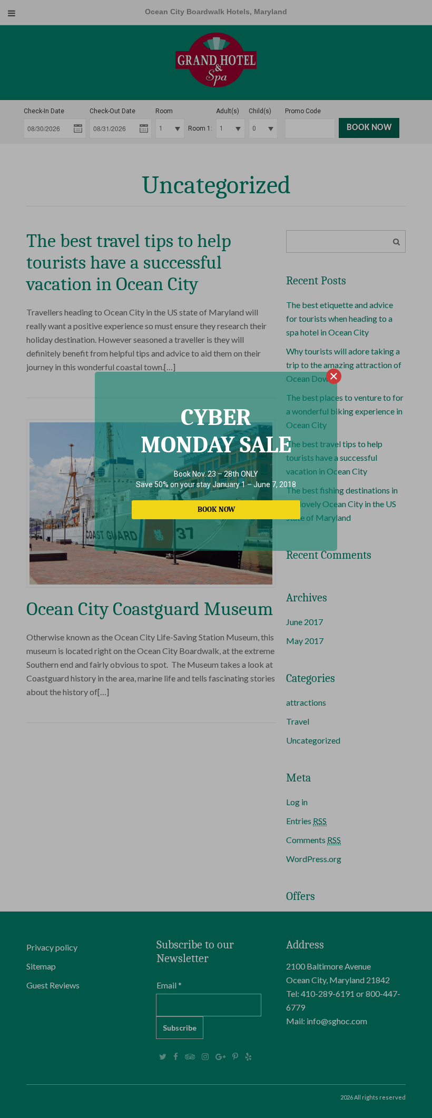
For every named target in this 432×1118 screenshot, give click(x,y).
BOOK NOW (216, 509)
